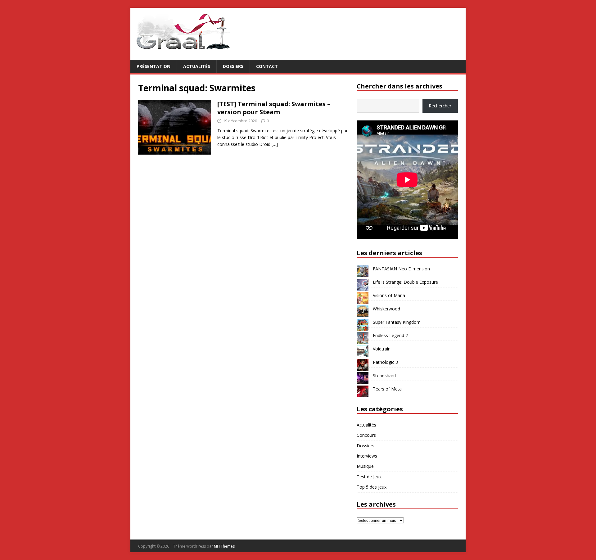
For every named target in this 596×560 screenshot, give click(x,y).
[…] (275, 144)
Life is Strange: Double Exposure (405, 282)
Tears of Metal (388, 389)
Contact (267, 66)
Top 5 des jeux (371, 487)
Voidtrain (382, 349)
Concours (366, 435)
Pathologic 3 (385, 362)
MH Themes (224, 546)
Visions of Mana (389, 295)
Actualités (196, 66)
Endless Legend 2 (390, 335)
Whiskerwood (386, 309)
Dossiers (233, 66)
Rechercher (440, 106)
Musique (365, 466)
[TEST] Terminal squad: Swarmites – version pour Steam (273, 108)
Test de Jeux (369, 477)
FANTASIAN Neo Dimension (401, 269)
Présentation (153, 66)
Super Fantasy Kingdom (397, 322)
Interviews (367, 456)
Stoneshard (384, 375)
